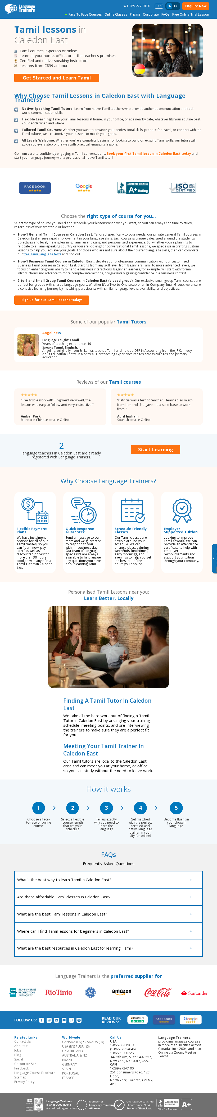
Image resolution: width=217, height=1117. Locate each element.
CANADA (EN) (72, 1042)
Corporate (151, 14)
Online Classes (116, 14)
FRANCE (68, 1078)
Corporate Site (25, 1064)
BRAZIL (67, 1060)
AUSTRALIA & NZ (74, 1055)
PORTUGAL (70, 1073)
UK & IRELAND (72, 1051)
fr (176, 6)
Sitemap (20, 1077)
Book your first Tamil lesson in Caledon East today (149, 153)
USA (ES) (83, 1046)
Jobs (17, 1050)
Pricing (135, 14)
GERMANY (69, 1064)
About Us (21, 1046)
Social (18, 1059)
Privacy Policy (24, 1082)
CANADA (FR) (94, 1042)
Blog (17, 1055)
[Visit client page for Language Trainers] (135, 1105)
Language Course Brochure (34, 1073)
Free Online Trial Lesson (190, 14)
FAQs (165, 14)
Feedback (21, 1068)
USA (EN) (68, 1046)
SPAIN (66, 1069)
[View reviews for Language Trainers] (174, 1105)
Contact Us (22, 1041)
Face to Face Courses (85, 14)
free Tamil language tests (42, 254)
